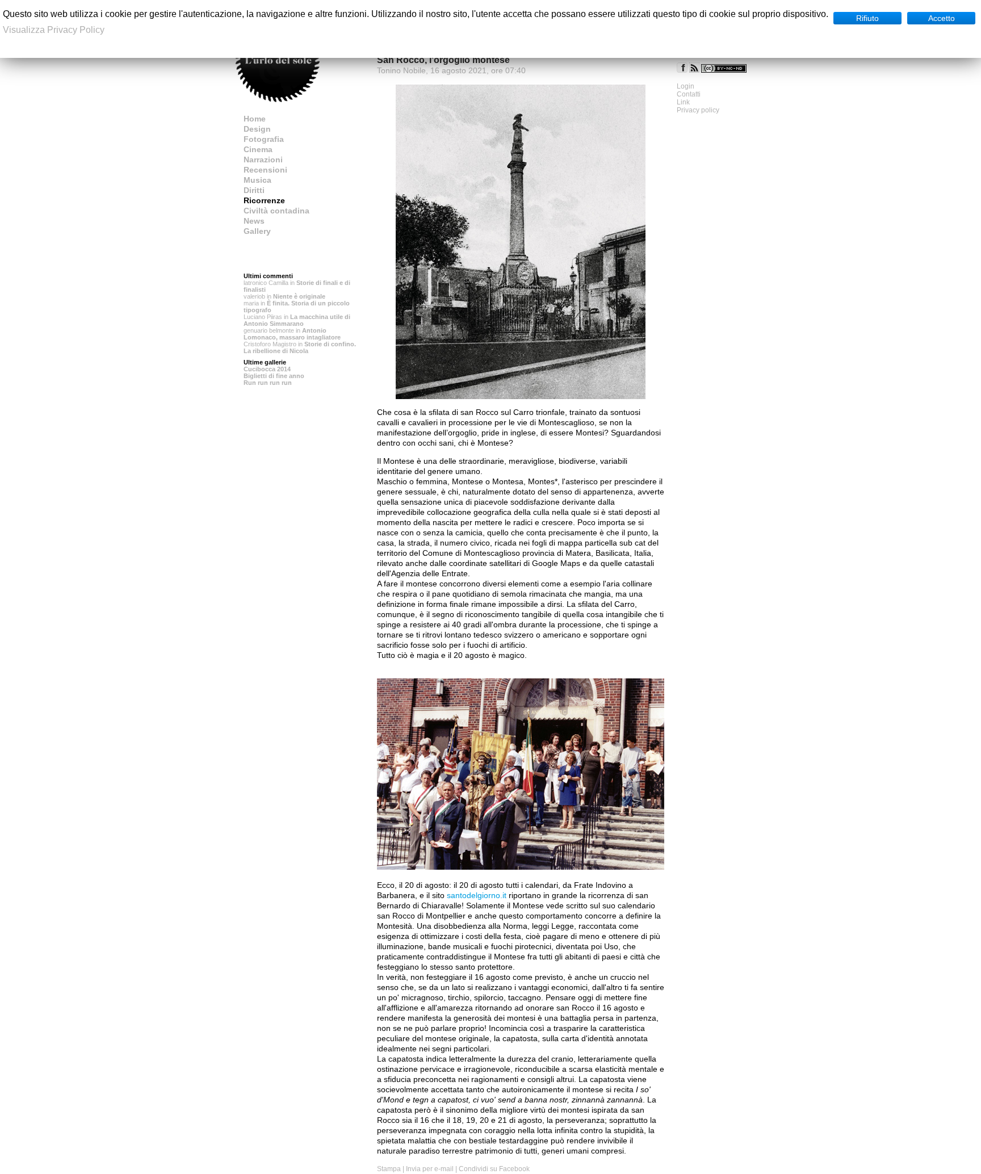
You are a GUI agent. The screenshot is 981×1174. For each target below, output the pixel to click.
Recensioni (265, 169)
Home (255, 118)
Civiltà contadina (276, 210)
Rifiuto (867, 18)
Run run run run (268, 382)
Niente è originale (299, 296)
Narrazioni (263, 159)
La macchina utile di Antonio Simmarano (297, 320)
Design (257, 128)
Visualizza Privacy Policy (53, 30)
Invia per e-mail (430, 1169)
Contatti (689, 94)
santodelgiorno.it (476, 895)
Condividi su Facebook (494, 1169)
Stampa (389, 1169)
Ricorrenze (264, 200)
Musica (257, 180)
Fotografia (264, 139)
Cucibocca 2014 (267, 369)
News (254, 220)
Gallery (257, 231)
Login (685, 86)
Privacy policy (698, 110)
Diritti (254, 190)
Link (683, 102)
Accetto (941, 18)
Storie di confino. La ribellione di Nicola (300, 347)
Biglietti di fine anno (274, 375)
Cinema (258, 149)
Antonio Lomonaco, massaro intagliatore (292, 334)
